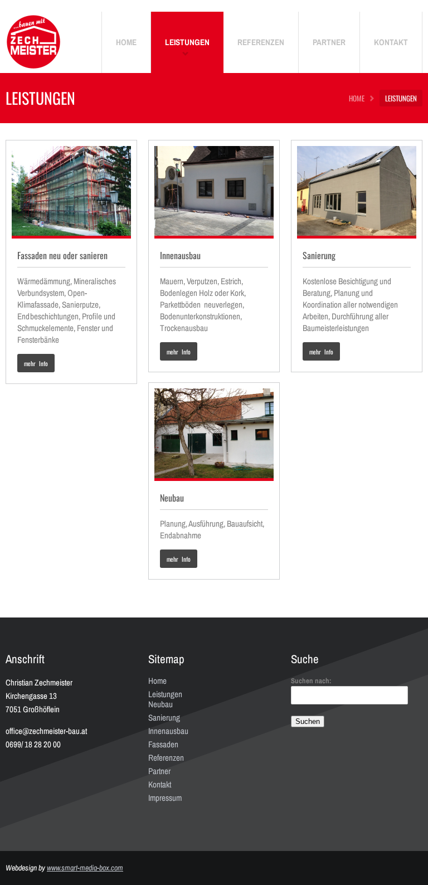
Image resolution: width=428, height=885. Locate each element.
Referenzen (166, 758)
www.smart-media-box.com (85, 868)
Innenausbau (168, 731)
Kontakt (159, 784)
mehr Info (36, 363)
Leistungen (165, 694)
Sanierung (164, 717)
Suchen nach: (311, 680)
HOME (356, 98)
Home (157, 681)
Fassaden (163, 744)
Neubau (160, 704)
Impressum (165, 798)
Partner (159, 771)
